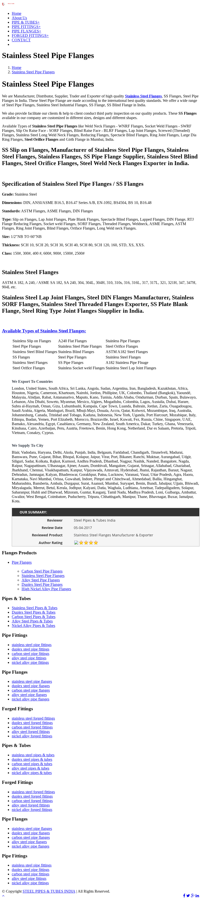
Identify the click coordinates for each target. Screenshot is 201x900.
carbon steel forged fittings (32, 727)
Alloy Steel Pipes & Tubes (32, 621)
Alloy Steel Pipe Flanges (41, 580)
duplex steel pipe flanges (31, 686)
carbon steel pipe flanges (31, 690)
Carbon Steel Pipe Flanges (42, 571)
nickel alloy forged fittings (32, 736)
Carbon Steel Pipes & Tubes (33, 617)
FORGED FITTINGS (30, 35)
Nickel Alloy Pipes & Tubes (33, 625)
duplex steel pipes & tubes (32, 759)
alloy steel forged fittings (31, 731)
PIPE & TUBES (26, 22)
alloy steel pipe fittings (29, 658)
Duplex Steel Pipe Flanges (42, 584)
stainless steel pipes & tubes (33, 755)
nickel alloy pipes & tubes (32, 773)
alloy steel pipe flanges (29, 695)
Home (16, 13)
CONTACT (21, 40)
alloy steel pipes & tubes (30, 768)
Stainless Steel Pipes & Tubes (34, 608)
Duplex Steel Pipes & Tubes (33, 612)
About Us (19, 18)
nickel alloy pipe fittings (30, 662)
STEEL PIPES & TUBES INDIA (49, 891)
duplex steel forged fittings (32, 723)
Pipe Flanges (22, 562)
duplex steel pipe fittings (30, 649)
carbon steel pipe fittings (30, 654)
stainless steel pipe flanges (32, 681)
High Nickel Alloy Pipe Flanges (46, 589)
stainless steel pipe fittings (31, 645)
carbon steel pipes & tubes (32, 764)
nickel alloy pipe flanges (30, 699)
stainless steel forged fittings (33, 718)
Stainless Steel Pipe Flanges (33, 72)
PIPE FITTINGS (26, 27)
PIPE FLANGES (26, 31)
